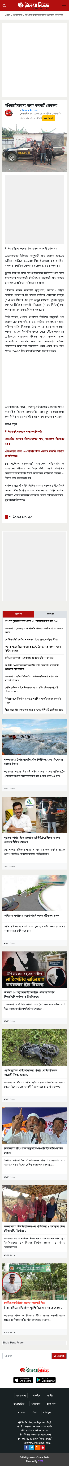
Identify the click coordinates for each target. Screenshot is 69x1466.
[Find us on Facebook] (26, 1447)
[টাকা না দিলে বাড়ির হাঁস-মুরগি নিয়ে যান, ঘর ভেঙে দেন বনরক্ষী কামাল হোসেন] (34, 1281)
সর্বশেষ (18, 614)
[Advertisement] (34, 59)
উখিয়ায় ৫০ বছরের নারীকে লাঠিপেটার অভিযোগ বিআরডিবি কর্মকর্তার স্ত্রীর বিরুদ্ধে (29, 994)
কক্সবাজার (17, 15)
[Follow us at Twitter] (31, 1447)
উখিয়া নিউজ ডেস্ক (30, 110)
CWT (40, 1461)
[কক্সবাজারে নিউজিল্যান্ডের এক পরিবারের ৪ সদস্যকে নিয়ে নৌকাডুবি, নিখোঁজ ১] (34, 1203)
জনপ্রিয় (50, 614)
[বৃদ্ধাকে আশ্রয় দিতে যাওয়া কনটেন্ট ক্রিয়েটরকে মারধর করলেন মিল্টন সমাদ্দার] (34, 814)
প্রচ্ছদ (7, 15)
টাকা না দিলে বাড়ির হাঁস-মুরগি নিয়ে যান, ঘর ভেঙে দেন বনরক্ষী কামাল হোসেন (32, 1305)
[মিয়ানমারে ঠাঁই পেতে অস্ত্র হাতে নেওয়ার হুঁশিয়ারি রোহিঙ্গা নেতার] (34, 1125)
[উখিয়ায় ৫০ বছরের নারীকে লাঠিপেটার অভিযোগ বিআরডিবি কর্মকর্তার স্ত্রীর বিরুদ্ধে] (34, 969)
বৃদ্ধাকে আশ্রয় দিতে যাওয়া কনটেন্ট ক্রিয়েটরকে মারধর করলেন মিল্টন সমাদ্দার (32, 840)
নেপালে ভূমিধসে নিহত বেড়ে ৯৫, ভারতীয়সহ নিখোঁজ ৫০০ (31, 621)
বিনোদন (21, 1412)
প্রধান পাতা (21, 1395)
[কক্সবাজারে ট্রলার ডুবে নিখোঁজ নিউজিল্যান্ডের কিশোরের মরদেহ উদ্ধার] (34, 736)
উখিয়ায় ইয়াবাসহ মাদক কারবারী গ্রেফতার (31, 105)
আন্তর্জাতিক (19, 1404)
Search (60, 1355)
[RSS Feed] (37, 1447)
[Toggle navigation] (63, 5)
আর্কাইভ (36, 1395)
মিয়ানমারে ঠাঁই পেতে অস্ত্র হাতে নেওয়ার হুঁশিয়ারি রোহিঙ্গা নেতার (34, 709)
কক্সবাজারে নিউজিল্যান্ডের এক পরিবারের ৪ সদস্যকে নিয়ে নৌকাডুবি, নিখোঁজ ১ (34, 1228)
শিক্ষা (34, 1412)
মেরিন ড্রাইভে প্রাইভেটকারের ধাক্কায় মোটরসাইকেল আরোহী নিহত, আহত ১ (30, 1072)
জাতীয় (50, 1395)
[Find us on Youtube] (42, 1447)
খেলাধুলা (47, 1412)
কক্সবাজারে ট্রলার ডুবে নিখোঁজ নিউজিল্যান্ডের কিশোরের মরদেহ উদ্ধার (33, 762)
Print (50, 118)
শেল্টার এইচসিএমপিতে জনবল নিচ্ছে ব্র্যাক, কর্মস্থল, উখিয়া (32, 639)
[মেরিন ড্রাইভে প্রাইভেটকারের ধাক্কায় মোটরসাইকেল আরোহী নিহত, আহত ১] (34, 1047)
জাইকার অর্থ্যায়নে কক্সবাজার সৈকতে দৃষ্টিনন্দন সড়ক (29, 658)
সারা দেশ (51, 1404)
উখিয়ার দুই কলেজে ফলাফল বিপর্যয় (23, 431)
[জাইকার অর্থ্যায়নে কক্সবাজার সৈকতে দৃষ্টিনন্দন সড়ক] (34, 892)
